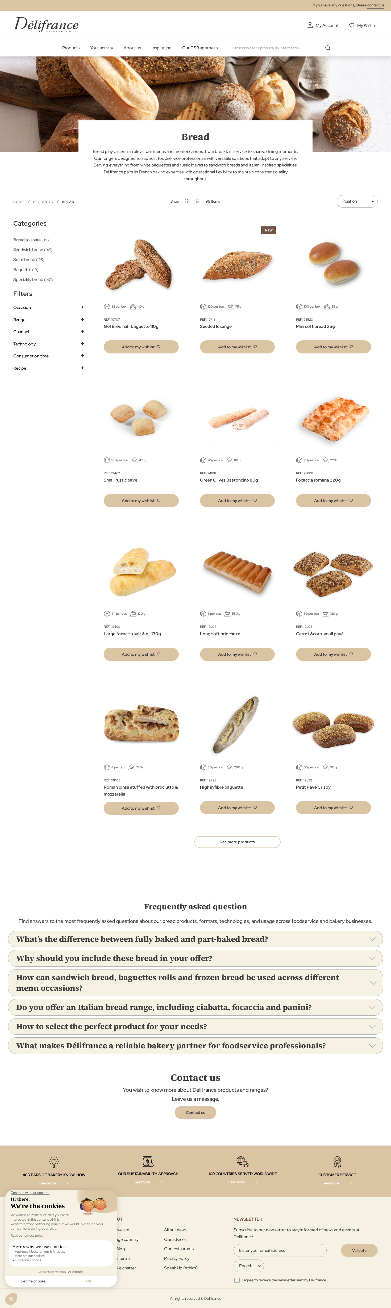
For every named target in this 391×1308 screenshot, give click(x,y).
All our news (175, 1230)
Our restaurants (179, 1249)
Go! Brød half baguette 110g (131, 326)
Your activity (101, 48)
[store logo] (45, 24)
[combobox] (283, 48)
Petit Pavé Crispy (313, 787)
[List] (198, 201)
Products (71, 48)
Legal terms (119, 1258)
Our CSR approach (200, 48)
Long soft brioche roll (221, 634)
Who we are (118, 1230)
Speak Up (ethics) (181, 1268)
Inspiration (162, 48)
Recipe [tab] (19, 368)
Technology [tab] (24, 344)
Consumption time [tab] (31, 356)
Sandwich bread (32, 249)
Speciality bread (32, 279)
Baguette (25, 269)
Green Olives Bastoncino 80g (229, 480)
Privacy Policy (176, 1258)
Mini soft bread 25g (315, 326)
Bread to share (30, 240)
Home (19, 202)
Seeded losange (216, 326)
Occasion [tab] (22, 307)
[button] (141, 346)
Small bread (28, 259)
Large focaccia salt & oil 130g (132, 634)
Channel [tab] (21, 332)
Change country (123, 1239)
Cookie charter (122, 1268)
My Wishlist (367, 25)
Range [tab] (19, 320)
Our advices (175, 1239)
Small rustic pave (120, 480)
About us (132, 48)
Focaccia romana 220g (318, 480)
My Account (327, 25)
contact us (375, 5)
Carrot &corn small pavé (320, 634)
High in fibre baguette (221, 787)
